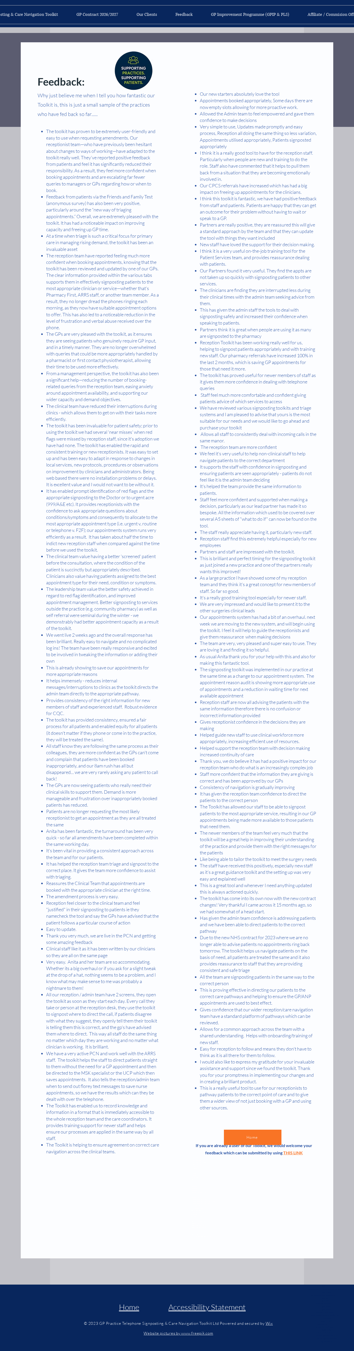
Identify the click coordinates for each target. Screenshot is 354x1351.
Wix (269, 1323)
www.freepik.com (197, 1333)
